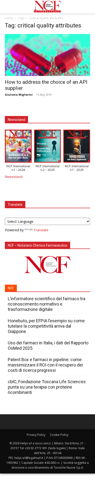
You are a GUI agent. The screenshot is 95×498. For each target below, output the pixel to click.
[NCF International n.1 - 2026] (18, 147)
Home (9, 18)
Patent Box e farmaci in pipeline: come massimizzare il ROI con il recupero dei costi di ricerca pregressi (45, 365)
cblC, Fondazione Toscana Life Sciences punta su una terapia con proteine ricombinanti (47, 387)
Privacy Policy (36, 435)
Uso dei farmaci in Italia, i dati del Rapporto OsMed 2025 (48, 345)
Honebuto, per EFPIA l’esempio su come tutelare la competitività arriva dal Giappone (46, 326)
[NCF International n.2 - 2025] (47, 147)
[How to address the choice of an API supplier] (47, 55)
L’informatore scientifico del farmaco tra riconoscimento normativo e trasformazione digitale (46, 304)
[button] (8, 6)
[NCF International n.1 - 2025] (76, 147)
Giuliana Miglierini (19, 94)
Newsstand (13, 177)
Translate (41, 230)
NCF (11, 288)
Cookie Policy (59, 435)
